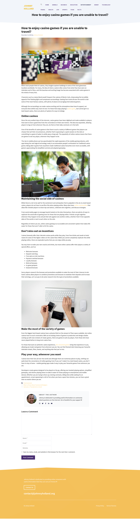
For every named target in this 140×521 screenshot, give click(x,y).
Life (57, 9)
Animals (55, 5)
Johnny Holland (29, 7)
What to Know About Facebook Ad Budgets (35, 385)
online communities (80, 205)
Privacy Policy (100, 506)
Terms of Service (111, 506)
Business (64, 5)
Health (50, 9)
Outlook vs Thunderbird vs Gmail (32, 387)
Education (73, 5)
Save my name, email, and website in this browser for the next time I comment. (49, 452)
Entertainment (86, 5)
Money (96, 5)
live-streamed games (63, 345)
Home (47, 5)
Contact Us (29, 487)
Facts (79, 9)
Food (72, 9)
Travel (43, 9)
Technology (106, 5)
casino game (71, 109)
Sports (64, 9)
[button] (41, 4)
